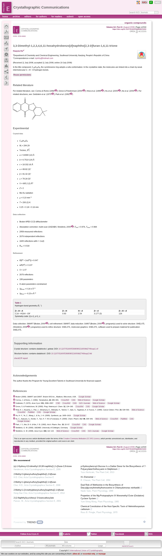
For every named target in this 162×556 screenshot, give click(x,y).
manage (102, 554)
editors (28, 16)
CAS (73, 400)
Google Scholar (85, 397)
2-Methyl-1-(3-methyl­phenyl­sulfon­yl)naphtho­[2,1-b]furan (39, 490)
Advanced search (127, 546)
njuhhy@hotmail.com (44, 58)
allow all (76, 554)
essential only (89, 554)
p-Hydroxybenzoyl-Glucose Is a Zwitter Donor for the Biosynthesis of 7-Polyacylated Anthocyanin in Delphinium (113, 467)
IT (151, 2)
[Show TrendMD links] (144, 521)
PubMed (31, 412)
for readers (57, 16)
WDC (157, 2)
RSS (151, 534)
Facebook (119, 534)
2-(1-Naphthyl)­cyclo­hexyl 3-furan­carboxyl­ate (34, 498)
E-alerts (66, 534)
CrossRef (65, 400)
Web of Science (84, 400)
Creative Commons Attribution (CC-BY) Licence (81, 438)
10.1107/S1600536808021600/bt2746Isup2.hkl (71, 353)
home (5, 16)
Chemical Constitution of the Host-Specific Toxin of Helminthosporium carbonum (113, 507)
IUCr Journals (84, 403)
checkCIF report (21, 358)
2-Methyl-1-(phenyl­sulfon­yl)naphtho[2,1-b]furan (35, 482)
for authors (41, 16)
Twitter (94, 534)
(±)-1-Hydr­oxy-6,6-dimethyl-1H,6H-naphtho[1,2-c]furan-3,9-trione (43, 466)
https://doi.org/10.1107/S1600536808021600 (129, 29)
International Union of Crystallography (86, 550)
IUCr (144, 2)
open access (84, 16)
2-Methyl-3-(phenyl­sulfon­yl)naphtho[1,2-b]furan (35, 474)
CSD (58, 403)
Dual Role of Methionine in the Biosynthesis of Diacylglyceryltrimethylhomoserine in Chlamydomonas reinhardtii (110, 486)
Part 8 (119, 27)
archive (16, 16)
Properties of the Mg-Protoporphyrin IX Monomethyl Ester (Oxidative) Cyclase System (112, 497)
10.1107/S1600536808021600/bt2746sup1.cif (78, 349)
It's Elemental (87, 477)
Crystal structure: (21, 349)
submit (70, 16)
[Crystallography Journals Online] (138, 2)
